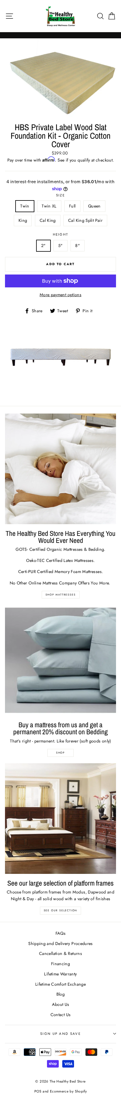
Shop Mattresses (61, 594)
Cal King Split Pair (85, 220)
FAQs (60, 933)
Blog (60, 994)
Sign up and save (60, 1033)
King (23, 220)
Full (72, 206)
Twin (24, 206)
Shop (60, 752)
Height (60, 234)
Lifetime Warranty (60, 974)
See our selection (61, 910)
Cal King (48, 220)
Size (60, 195)
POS (37, 1091)
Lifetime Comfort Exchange (60, 984)
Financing (60, 964)
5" (60, 245)
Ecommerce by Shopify (68, 1091)
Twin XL (49, 206)
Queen (94, 206)
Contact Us (61, 1015)
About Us (60, 1004)
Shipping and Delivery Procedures (60, 943)
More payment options (60, 295)
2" (43, 245)
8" (77, 245)
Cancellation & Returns (60, 953)
